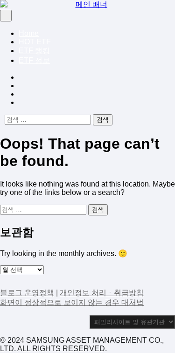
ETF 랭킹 (34, 51)
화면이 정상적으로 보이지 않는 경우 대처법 (72, 302)
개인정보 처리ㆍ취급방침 (102, 293)
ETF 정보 (34, 60)
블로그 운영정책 (27, 293)
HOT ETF (35, 42)
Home (29, 33)
